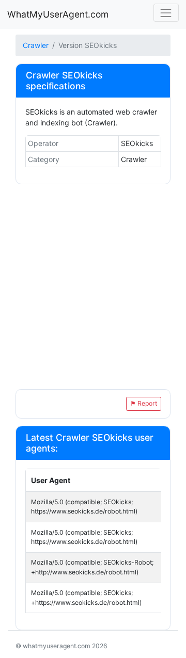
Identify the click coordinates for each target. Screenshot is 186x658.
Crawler (36, 45)
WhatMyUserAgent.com (58, 14)
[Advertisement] (93, 288)
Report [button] (143, 403)
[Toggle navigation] (166, 13)
